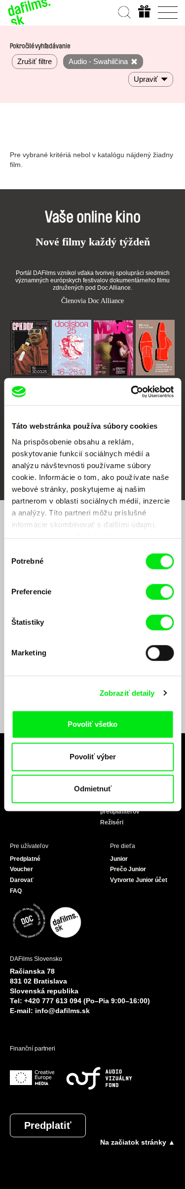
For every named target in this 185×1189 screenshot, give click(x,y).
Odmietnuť (92, 788)
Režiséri (111, 822)
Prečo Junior (128, 869)
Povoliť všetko (92, 724)
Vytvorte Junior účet (138, 880)
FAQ (16, 890)
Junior (119, 858)
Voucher (21, 869)
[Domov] (29, 12)
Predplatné (25, 858)
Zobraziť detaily (127, 693)
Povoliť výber (93, 756)
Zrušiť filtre (34, 61)
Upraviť (146, 79)
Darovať (22, 880)
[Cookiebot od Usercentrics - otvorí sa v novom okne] (132, 391)
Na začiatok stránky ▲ (137, 1142)
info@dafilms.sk (62, 1011)
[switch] (160, 592)
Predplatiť (48, 1125)
